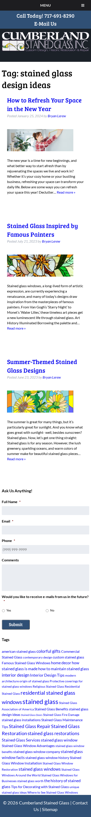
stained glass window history (47, 757)
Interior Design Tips (47, 675)
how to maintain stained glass (63, 668)
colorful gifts (48, 651)
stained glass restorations (53, 733)
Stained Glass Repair (29, 726)
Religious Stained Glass (48, 686)
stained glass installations (21, 720)
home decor (61, 662)
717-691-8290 (59, 15)
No (52, 610)
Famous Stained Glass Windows (26, 663)
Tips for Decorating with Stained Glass (40, 787)
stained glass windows (40, 769)
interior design (15, 674)
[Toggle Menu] (83, 5)
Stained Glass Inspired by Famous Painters (42, 229)
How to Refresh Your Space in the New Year (44, 104)
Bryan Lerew (57, 116)
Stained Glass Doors (31, 714)
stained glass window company (36, 751)
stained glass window (59, 740)
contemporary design (37, 657)
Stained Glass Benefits (51, 709)
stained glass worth (30, 781)
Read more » (66, 192)
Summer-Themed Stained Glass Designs (42, 365)
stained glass (40, 701)
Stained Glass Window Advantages (28, 745)
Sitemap (49, 809)
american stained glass (19, 651)
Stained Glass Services (21, 740)
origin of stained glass (34, 681)
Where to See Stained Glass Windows (52, 792)
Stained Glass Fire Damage (61, 715)
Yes (8, 610)
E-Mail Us (45, 23)
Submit (16, 624)
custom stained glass (68, 657)
